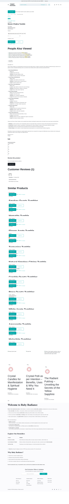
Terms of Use (50, 482)
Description (10, 64)
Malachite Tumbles (20, 339)
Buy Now (19, 41)
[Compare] (58, 5)
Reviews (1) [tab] (11, 61)
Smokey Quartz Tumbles (23, 200)
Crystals (11, 14)
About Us (17, 480)
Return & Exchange (40, 483)
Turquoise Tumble (19, 247)
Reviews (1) (10, 134)
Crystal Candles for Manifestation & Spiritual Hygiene (15, 382)
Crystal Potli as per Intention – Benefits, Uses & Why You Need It (34, 382)
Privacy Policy (50, 480)
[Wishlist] (56, 5)
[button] (23, 194)
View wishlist (11, 11)
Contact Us (17, 483)
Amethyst (15, 14)
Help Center (28, 480)
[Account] (54, 5)
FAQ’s (27, 482)
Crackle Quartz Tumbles (23, 277)
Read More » (46, 398)
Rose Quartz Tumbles (22, 292)
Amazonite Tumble (20, 324)
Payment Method (28, 485)
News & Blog (18, 482)
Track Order (39, 480)
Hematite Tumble (19, 215)
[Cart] (60, 5)
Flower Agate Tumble (21, 230)
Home (8, 14)
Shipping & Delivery (40, 482)
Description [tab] (11, 60)
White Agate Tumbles (21, 309)
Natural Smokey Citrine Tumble (27, 262)
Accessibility (28, 483)
